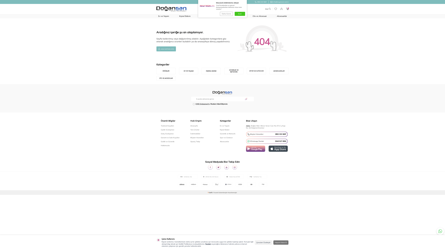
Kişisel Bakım (185, 16)
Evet (240, 14)
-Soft (210, 192)
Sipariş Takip (195, 142)
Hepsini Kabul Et (281, 242)
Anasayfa (194, 126)
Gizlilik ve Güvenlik (167, 142)
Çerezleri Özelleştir (263, 242)
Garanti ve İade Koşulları (170, 138)
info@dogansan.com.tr (281, 2)
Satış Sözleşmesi (167, 134)
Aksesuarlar (282, 16)
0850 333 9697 (262, 2)
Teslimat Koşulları (167, 126)
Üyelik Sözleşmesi (167, 130)
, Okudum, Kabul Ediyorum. (212, 104)
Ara (266, 9)
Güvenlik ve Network (233, 71)
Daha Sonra (226, 14)
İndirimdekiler (195, 134)
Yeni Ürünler (194, 130)
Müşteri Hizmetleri (197, 138)
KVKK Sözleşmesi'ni (203, 104)
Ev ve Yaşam (163, 16)
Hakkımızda (165, 145)
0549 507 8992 (280, 141)
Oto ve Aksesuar (260, 16)
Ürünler (166, 71)
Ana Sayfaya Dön (167, 49)
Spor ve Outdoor (256, 71)
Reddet (208, 244)
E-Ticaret (215, 192)
